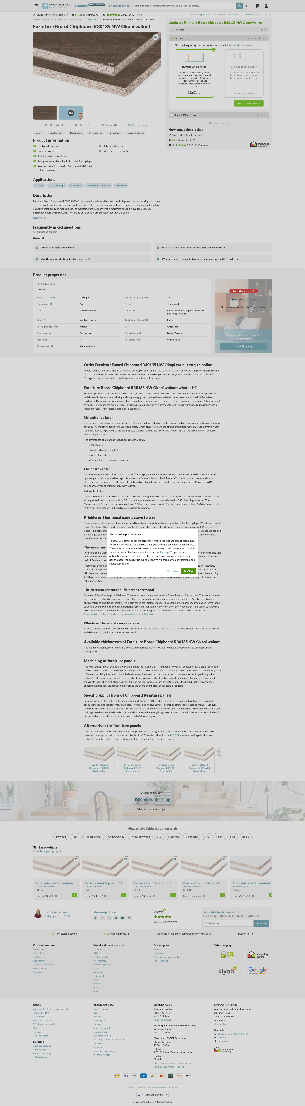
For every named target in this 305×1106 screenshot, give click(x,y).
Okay (190, 571)
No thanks (172, 571)
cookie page (162, 552)
